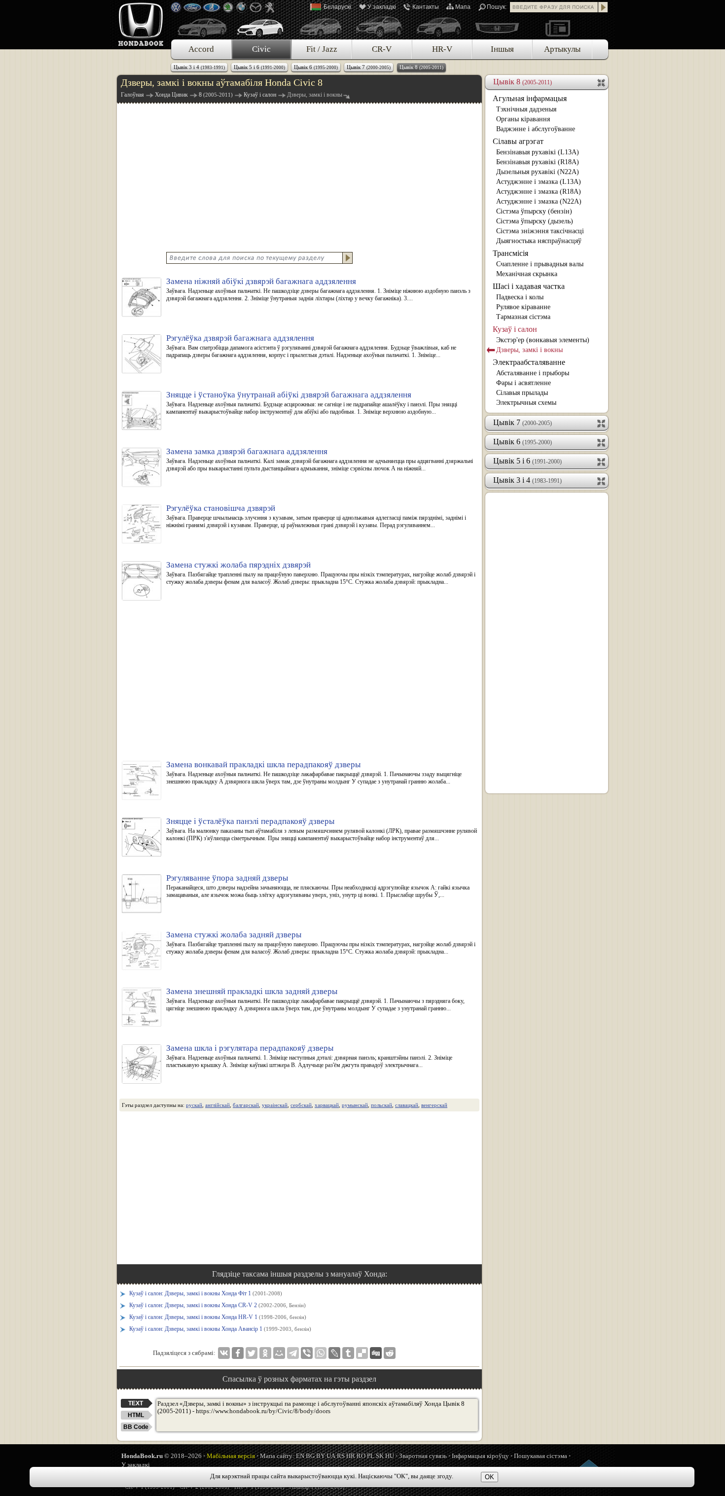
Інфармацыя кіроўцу (480, 1456)
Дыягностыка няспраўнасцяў (538, 241)
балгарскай (246, 1105)
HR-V (442, 49)
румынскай (355, 1105)
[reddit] (390, 1353)
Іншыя (502, 49)
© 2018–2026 (161, 1456)
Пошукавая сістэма (540, 1456)
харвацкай (327, 1105)
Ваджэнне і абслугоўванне (535, 129)
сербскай (301, 1105)
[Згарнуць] (602, 82)
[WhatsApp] (320, 1353)
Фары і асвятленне (523, 383)
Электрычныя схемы (526, 402)
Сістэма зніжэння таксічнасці (540, 231)
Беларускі (337, 6)
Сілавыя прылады (522, 392)
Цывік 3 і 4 (199, 67)
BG (310, 1456)
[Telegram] (293, 1353)
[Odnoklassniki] (265, 1353)
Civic (261, 49)
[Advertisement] (299, 176)
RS (341, 1456)
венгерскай (434, 1105)
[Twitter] (251, 1353)
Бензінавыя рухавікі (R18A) (537, 162)
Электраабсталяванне (529, 362)
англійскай (217, 1105)
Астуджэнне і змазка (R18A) (538, 191)
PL (370, 1456)
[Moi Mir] (279, 1353)
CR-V (382, 49)
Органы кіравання (523, 119)
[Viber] (307, 1353)
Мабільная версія (231, 1456)
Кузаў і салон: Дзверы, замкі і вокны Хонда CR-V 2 (217, 1305)
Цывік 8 (421, 67)
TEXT (135, 1403)
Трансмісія (510, 253)
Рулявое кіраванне (523, 307)
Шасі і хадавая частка (529, 286)
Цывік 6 (316, 67)
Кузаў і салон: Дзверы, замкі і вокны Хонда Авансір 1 (220, 1328)
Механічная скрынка (526, 274)
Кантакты (425, 6)
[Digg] (376, 1353)
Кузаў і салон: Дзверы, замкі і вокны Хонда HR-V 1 (217, 1317)
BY (320, 1456)
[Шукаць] (603, 7)
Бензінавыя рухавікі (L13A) (537, 152)
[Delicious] (362, 1353)
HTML (136, 1415)
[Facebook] (238, 1353)
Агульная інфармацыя (530, 98)
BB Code (135, 1427)
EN (300, 1456)
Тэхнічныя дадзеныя (526, 109)
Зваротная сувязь (423, 1456)
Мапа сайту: (277, 1456)
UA (330, 1456)
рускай (194, 1105)
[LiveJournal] (334, 1353)
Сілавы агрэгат (518, 141)
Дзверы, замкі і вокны (529, 350)
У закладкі (381, 6)
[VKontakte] (224, 1353)
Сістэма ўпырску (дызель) (534, 221)
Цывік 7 (369, 67)
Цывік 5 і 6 (259, 67)
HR (350, 1456)
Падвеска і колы (520, 297)
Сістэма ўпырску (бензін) (534, 211)
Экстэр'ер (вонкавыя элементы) (542, 340)
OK (489, 1477)
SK (380, 1456)
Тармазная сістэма (523, 317)
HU (389, 1456)
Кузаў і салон (515, 329)
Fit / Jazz (321, 49)
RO (361, 1456)
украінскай (275, 1105)
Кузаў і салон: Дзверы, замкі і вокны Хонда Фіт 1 (205, 1293)
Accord (201, 49)
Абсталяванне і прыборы (532, 373)
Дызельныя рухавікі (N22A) (537, 172)
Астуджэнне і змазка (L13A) (538, 181)
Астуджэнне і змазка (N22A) (538, 201)
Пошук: (497, 6)
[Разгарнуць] (602, 422)
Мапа (463, 6)
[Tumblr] (348, 1353)
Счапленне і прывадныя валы (539, 264)
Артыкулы (562, 49)
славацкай (406, 1105)
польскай (381, 1105)
